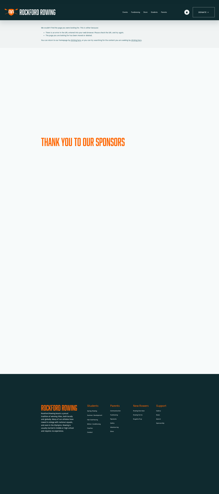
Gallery (158, 411)
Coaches (90, 428)
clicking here (76, 40)
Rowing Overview (139, 411)
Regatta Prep (137, 419)
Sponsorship (160, 423)
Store (145, 12)
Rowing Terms (137, 415)
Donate (202, 12)
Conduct (90, 432)
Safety (112, 423)
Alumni (158, 419)
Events (125, 12)
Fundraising (135, 12)
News (158, 415)
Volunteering (114, 427)
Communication (115, 411)
